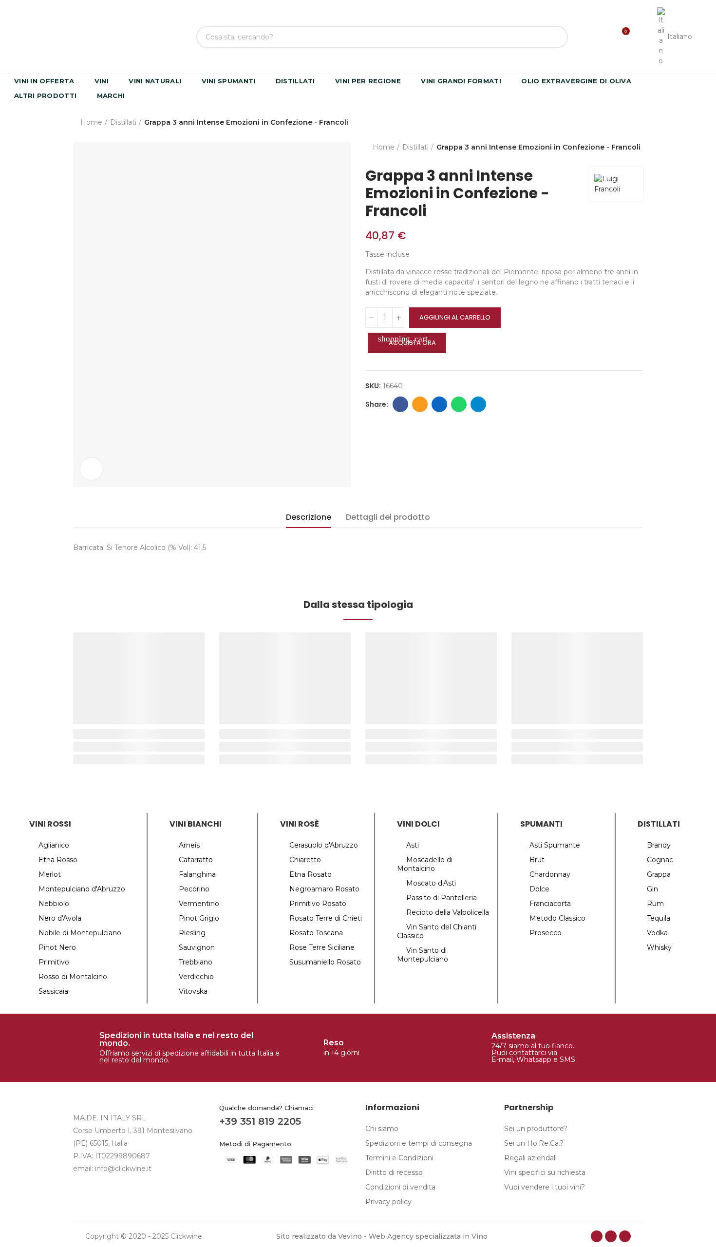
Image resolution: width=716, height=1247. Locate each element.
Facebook (400, 404)
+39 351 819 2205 (260, 1121)
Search (552, 37)
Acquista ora (407, 340)
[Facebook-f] (597, 1236)
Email (420, 404)
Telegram (478, 404)
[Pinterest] (625, 1236)
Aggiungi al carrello (454, 317)
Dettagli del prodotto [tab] (388, 517)
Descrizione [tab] (308, 517)
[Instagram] (611, 1236)
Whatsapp (459, 404)
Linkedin (439, 404)
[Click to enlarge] (91, 469)
